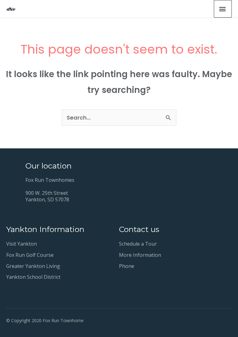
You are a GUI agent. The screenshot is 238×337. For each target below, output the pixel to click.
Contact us (139, 229)
